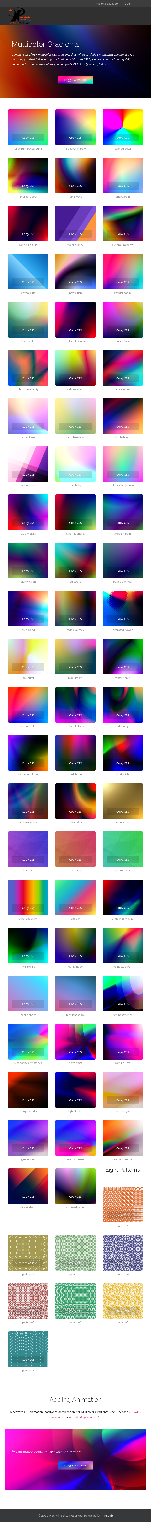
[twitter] (25, 3)
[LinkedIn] (45, 3)
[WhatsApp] (60, 3)
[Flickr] (50, 3)
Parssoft (107, 1515)
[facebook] (19, 3)
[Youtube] (40, 3)
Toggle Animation (75, 80)
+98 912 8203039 (107, 3)
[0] (129, 16)
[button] (125, 3)
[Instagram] (30, 3)
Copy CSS (28, 137)
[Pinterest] (35, 3)
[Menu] (100, 16)
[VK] (55, 3)
